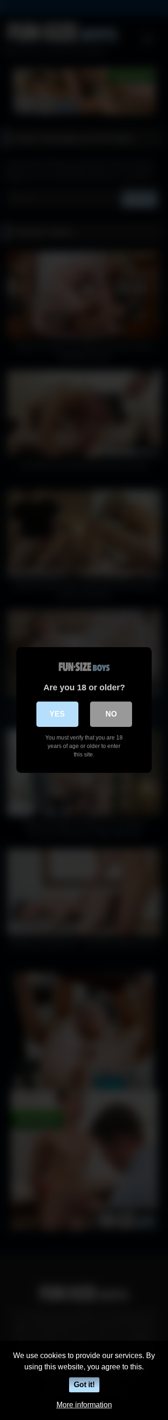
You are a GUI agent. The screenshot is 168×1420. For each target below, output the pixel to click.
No (111, 714)
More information (84, 1405)
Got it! (84, 1385)
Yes (57, 714)
